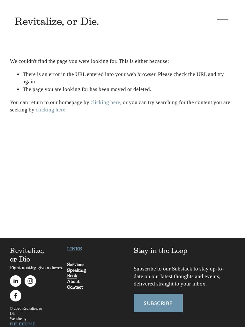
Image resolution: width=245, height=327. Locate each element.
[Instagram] (30, 281)
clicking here (105, 102)
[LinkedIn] (15, 281)
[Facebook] (15, 295)
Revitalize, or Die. (57, 21)
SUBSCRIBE (158, 303)
